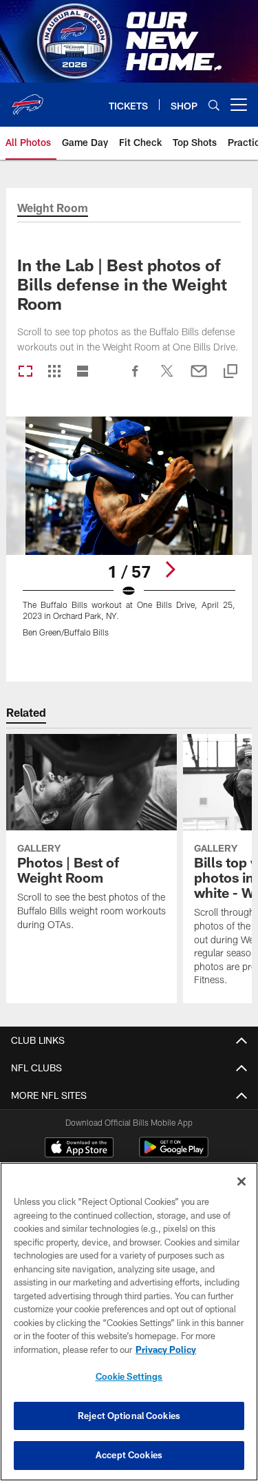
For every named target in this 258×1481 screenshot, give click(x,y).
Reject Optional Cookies (129, 1415)
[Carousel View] (25, 372)
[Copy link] (230, 372)
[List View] (82, 372)
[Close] (241, 1181)
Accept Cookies (129, 1454)
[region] (129, 1321)
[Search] (213, 105)
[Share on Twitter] (167, 378)
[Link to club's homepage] (27, 99)
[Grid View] (54, 372)
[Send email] (199, 378)
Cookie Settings (129, 1376)
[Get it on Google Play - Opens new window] (174, 1154)
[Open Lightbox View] (129, 535)
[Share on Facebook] (135, 378)
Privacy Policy (166, 1349)
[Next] (170, 569)
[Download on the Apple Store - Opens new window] (79, 1149)
